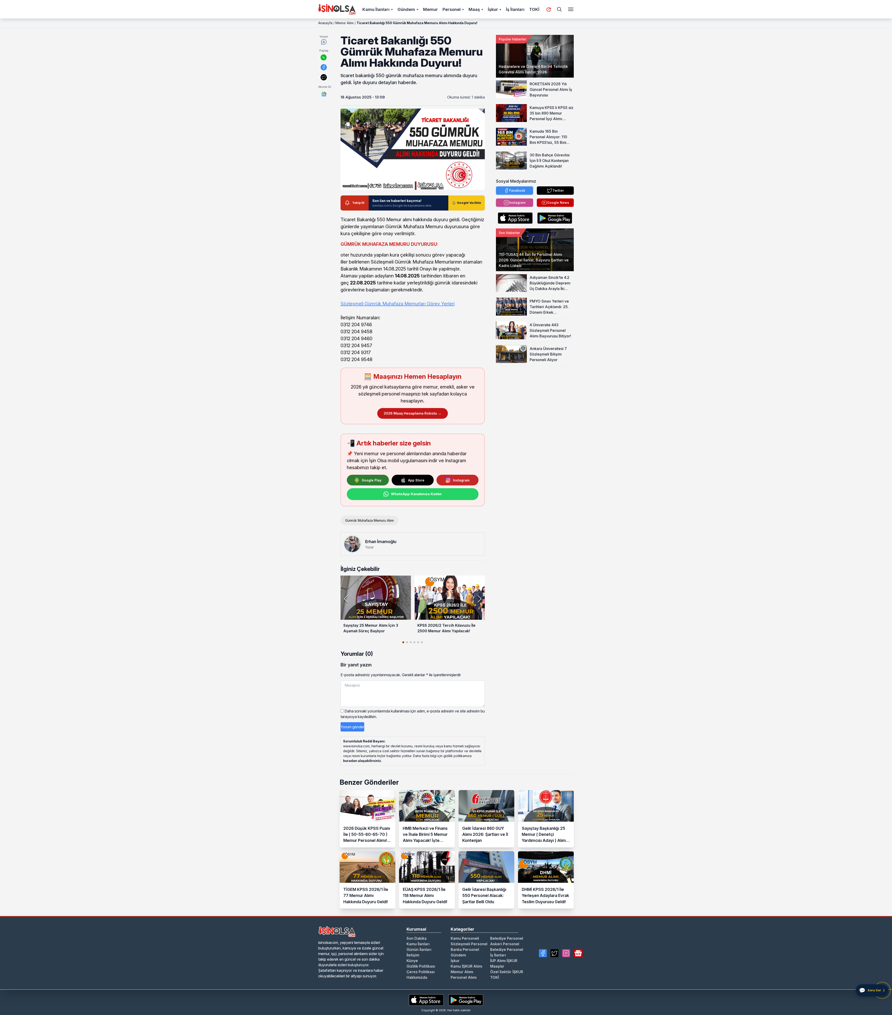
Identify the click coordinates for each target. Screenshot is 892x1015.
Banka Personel (465, 949)
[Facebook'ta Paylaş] (323, 67)
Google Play (371, 480)
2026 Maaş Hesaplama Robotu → (412, 413)
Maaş (474, 9)
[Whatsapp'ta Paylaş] (323, 57)
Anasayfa (325, 23)
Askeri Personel (504, 944)
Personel (452, 9)
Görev (433, 303)
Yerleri (447, 303)
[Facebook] (543, 953)
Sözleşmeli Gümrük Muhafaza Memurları (384, 303)
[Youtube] (578, 953)
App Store (416, 480)
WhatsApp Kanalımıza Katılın (416, 494)
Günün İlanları (419, 949)
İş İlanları (515, 9)
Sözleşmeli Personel (469, 944)
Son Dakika (416, 938)
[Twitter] (554, 953)
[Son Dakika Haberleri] (548, 9)
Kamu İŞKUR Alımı (466, 966)
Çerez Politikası (421, 971)
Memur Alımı (344, 23)
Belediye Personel (506, 938)
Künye (412, 960)
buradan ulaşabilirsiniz (362, 761)
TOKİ (534, 9)
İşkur (493, 9)
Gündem (406, 9)
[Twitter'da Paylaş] (323, 77)
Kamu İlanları (376, 9)
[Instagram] (566, 953)
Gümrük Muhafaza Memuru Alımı (369, 520)
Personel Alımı (464, 977)
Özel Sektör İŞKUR (506, 971)
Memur (430, 9)
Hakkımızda (417, 977)
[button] (479, 599)
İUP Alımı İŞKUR (503, 960)
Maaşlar (497, 966)
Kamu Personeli (465, 938)
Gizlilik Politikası (421, 966)
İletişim (413, 955)
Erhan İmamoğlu (380, 541)
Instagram (461, 480)
